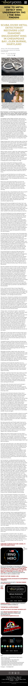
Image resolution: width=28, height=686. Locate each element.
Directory (19, 677)
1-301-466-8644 (11, 53)
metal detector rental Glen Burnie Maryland (12, 663)
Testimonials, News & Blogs (14, 678)
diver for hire (4, 657)
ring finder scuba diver (6, 664)
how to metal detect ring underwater (10, 659)
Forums (12, 680)
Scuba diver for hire (17, 664)
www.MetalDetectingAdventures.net (10, 615)
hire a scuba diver (5, 658)
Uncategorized (9, 666)
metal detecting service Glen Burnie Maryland (12, 662)
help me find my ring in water (15, 657)
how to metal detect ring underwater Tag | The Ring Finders (14, 12)
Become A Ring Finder (21, 679)
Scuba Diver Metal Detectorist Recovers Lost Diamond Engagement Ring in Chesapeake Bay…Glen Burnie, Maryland (14, 35)
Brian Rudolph (15, 48)
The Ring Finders (11, 677)
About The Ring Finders (8, 679)
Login (17, 680)
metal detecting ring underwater (9, 661)
